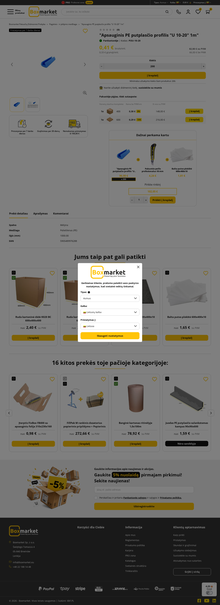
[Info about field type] (89, 292)
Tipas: (84, 292)
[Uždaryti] (138, 267)
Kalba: (84, 306)
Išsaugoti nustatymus (110, 335)
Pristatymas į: (88, 319)
